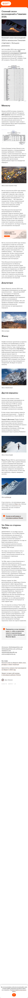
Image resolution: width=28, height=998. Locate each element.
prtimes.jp (8, 497)
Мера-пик (17, 504)
